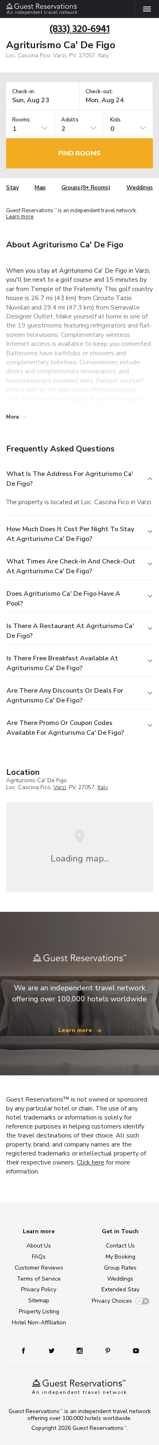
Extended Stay (120, 1289)
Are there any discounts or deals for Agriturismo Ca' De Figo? (65, 695)
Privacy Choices (112, 1301)
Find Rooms (79, 153)
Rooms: (21, 120)
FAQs (39, 1257)
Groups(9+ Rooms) (86, 187)
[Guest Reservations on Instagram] (80, 1350)
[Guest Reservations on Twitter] (52, 1350)
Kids (115, 120)
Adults (70, 120)
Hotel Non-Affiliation (39, 1322)
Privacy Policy (38, 1289)
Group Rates (120, 1268)
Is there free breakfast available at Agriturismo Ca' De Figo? (62, 663)
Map (40, 187)
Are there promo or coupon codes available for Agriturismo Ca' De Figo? (65, 727)
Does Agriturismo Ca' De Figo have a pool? (63, 598)
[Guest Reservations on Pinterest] (109, 1350)
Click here (90, 1162)
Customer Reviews (39, 1268)
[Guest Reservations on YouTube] (133, 1350)
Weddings (139, 187)
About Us (38, 1246)
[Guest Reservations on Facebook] (27, 1350)
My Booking (120, 1257)
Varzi (59, 787)
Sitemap (38, 1300)
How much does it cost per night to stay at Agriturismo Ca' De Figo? (70, 534)
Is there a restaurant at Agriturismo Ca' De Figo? (70, 631)
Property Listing (39, 1311)
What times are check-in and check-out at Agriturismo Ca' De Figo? (71, 566)
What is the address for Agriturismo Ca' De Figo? (70, 478)
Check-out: (99, 91)
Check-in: (23, 91)
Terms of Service (39, 1279)
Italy (102, 787)
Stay (12, 187)
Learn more (19, 217)
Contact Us (120, 1246)
